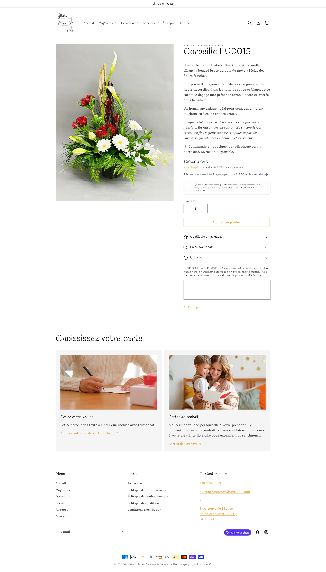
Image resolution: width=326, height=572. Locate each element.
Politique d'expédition (143, 503)
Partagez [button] (194, 307)
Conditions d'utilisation (144, 509)
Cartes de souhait (183, 443)
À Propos (62, 509)
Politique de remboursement (148, 496)
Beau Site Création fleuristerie (141, 564)
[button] (107, 23)
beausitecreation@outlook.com (225, 491)
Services (62, 503)
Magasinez (63, 489)
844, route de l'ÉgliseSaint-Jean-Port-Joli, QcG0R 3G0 (218, 513)
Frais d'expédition (195, 167)
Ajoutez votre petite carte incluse (86, 433)
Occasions (63, 496)
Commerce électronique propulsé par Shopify (186, 564)
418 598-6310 (210, 483)
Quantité (189, 200)
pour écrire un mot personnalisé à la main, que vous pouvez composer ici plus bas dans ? (228, 187)
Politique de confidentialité (147, 489)
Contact (61, 516)
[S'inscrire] (121, 531)
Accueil (61, 483)
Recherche (135, 483)
